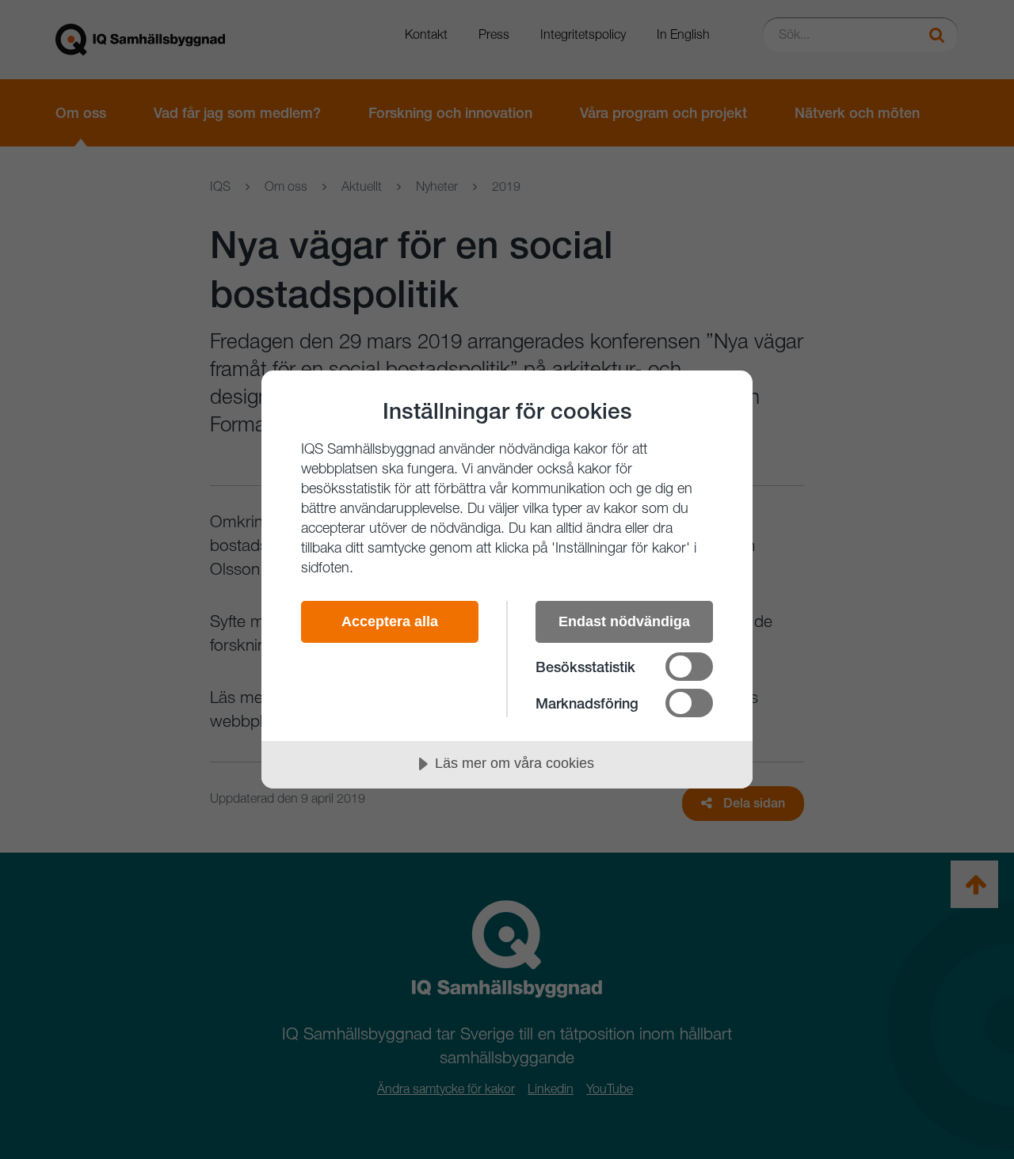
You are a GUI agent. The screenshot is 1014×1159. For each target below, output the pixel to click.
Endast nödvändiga (624, 621)
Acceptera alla (389, 621)
